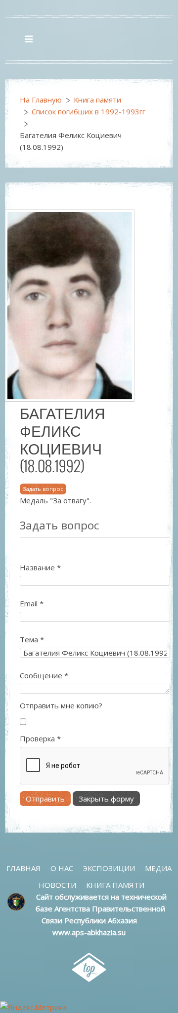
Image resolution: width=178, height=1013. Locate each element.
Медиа (158, 868)
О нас (61, 868)
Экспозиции (109, 868)
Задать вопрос (43, 488)
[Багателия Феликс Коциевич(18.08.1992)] (69, 305)
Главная (23, 868)
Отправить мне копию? (61, 705)
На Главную (41, 100)
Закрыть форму (106, 798)
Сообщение (44, 675)
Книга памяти (97, 100)
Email (32, 603)
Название (40, 567)
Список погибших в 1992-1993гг (88, 111)
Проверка (40, 738)
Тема (32, 639)
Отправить (45, 798)
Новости (57, 885)
